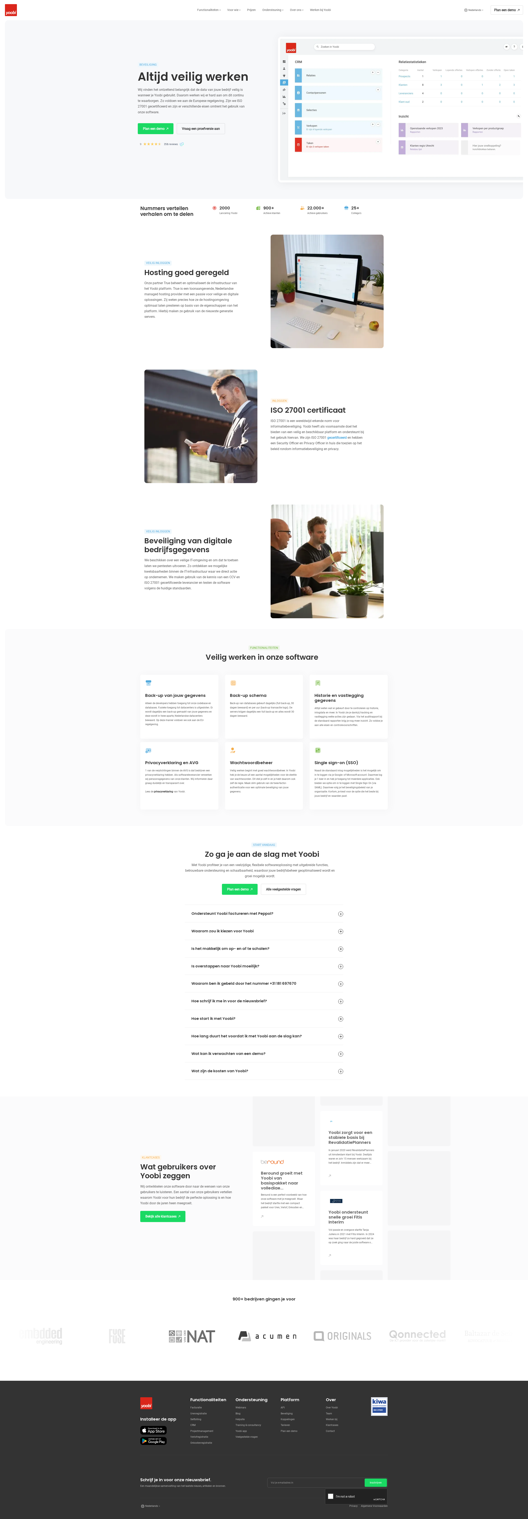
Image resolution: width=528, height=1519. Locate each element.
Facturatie (196, 1407)
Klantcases (332, 1425)
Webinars (241, 1407)
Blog (238, 1413)
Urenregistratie (198, 1413)
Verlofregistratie (199, 1436)
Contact (330, 1431)
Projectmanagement (201, 1431)
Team (329, 1413)
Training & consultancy (248, 1425)
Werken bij (331, 1419)
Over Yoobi (332, 1407)
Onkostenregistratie (201, 1442)
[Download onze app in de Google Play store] (153, 1441)
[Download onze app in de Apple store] (153, 1430)
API (283, 1407)
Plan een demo (289, 1431)
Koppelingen (288, 1419)
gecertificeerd (337, 438)
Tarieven (285, 1425)
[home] (10, 10)
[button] (209, 10)
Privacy (353, 1506)
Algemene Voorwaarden (374, 1506)
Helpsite (240, 1419)
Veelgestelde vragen (247, 1436)
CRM (193, 1425)
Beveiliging (287, 1413)
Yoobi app (241, 1431)
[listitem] (283, 1189)
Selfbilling (195, 1419)
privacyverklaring (163, 791)
